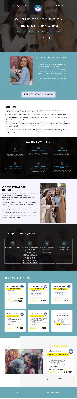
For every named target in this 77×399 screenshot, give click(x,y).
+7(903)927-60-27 (60, 6)
